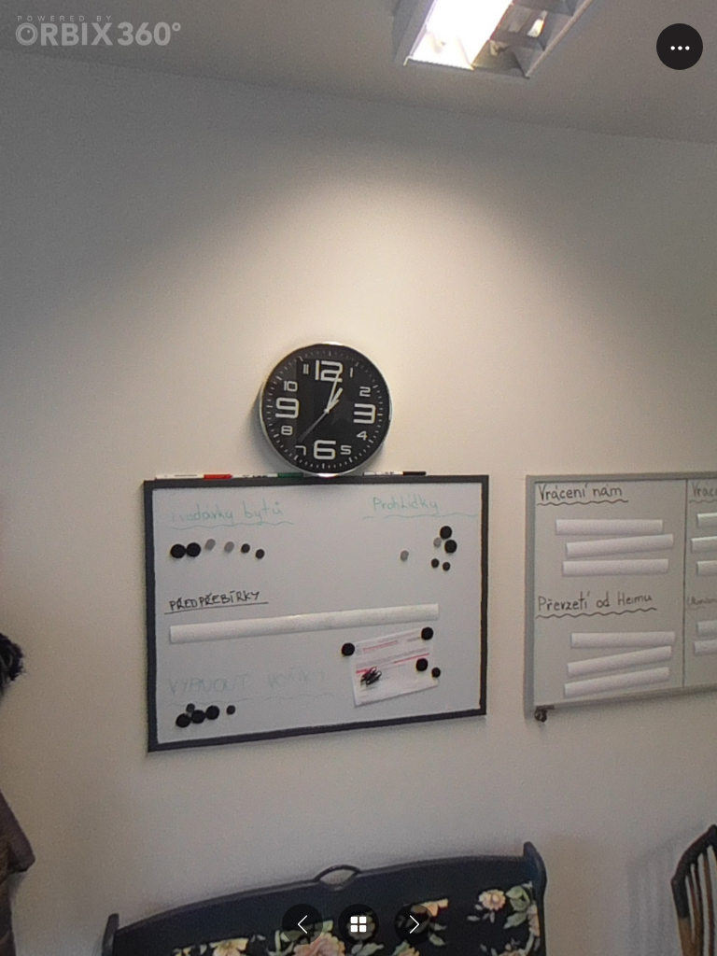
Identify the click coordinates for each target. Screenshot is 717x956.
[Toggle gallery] (358, 924)
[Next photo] (414, 924)
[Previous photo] (302, 924)
